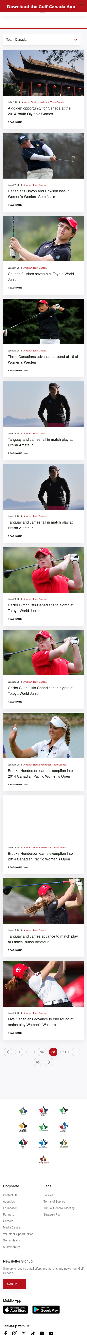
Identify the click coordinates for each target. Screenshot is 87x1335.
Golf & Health (11, 1240)
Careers (8, 1221)
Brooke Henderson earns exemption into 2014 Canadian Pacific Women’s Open (40, 773)
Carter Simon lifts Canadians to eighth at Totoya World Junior (40, 607)
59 (42, 1052)
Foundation (10, 1208)
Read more (15, 121)
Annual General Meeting (59, 1208)
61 (64, 1052)
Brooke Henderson (40, 102)
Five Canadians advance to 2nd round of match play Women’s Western (40, 1021)
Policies (48, 1195)
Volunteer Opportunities (18, 1234)
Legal (48, 1185)
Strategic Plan (52, 1214)
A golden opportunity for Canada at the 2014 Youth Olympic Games (39, 110)
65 (38, 1062)
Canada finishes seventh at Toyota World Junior (41, 276)
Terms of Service (54, 1201)
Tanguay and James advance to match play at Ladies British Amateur (43, 938)
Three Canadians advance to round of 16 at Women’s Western (43, 359)
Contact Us (10, 1195)
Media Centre (11, 1227)
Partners (8, 1214)
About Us (9, 1201)
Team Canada (57, 102)
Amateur (25, 102)
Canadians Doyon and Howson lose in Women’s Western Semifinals (39, 193)
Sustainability (11, 1247)
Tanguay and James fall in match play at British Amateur (40, 441)
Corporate (11, 1185)
